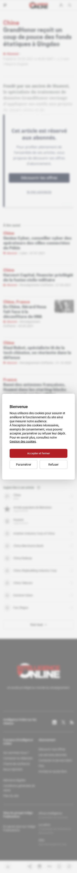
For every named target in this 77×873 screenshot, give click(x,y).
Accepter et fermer (38, 453)
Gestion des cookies (23, 441)
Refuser (53, 464)
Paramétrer (23, 464)
